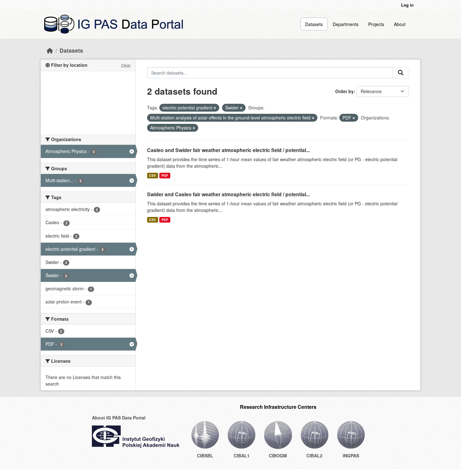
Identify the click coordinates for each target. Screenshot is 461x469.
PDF (165, 175)
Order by (344, 91)
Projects (376, 24)
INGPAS (351, 455)
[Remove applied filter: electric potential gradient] (215, 107)
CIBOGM (278, 455)
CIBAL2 (314, 455)
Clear (126, 65)
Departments (345, 24)
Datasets (314, 24)
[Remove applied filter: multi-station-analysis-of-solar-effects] (313, 117)
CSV (152, 175)
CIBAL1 (242, 455)
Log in (407, 5)
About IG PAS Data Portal (119, 417)
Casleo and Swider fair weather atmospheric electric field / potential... (228, 150)
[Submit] (401, 72)
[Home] (50, 50)
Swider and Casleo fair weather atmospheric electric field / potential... (228, 194)
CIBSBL (205, 455)
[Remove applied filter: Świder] (241, 107)
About (399, 24)
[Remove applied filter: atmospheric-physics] (194, 127)
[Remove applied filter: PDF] (353, 117)
